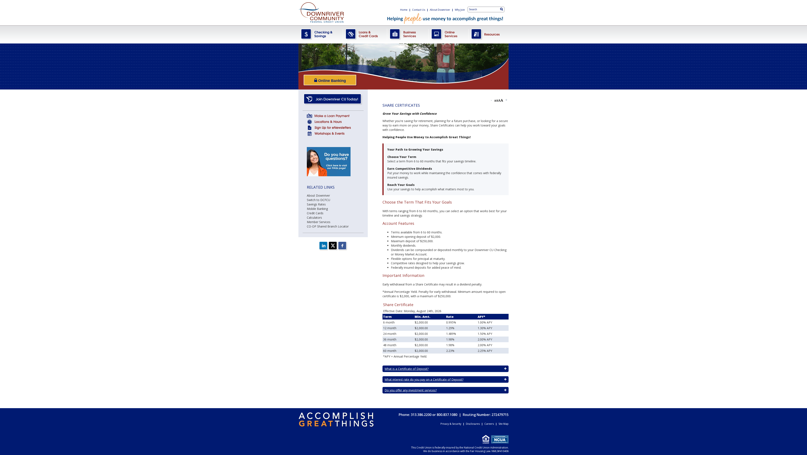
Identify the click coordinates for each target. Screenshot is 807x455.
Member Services (318, 222)
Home (403, 10)
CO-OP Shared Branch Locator (328, 226)
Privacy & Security (450, 424)
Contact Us (418, 10)
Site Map (503, 424)
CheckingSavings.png (320, 34)
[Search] (501, 9)
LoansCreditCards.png (365, 34)
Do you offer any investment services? (411, 390)
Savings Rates (316, 204)
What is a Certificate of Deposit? (407, 369)
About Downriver (440, 10)
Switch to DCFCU (318, 200)
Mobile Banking (317, 209)
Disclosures (473, 424)
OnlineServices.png (449, 34)
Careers (489, 424)
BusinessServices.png (408, 34)
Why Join (460, 10)
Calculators (314, 218)
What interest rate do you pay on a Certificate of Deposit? (424, 379)
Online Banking (331, 81)
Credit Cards (315, 213)
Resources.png (489, 34)
